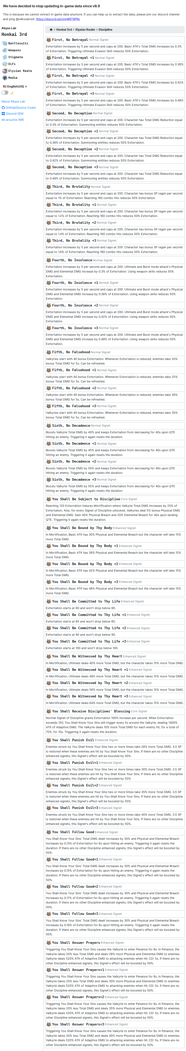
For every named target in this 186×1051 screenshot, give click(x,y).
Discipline (105, 29)
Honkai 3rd (14, 34)
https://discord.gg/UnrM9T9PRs (58, 19)
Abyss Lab (8, 28)
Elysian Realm (85, 29)
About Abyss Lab (13, 101)
